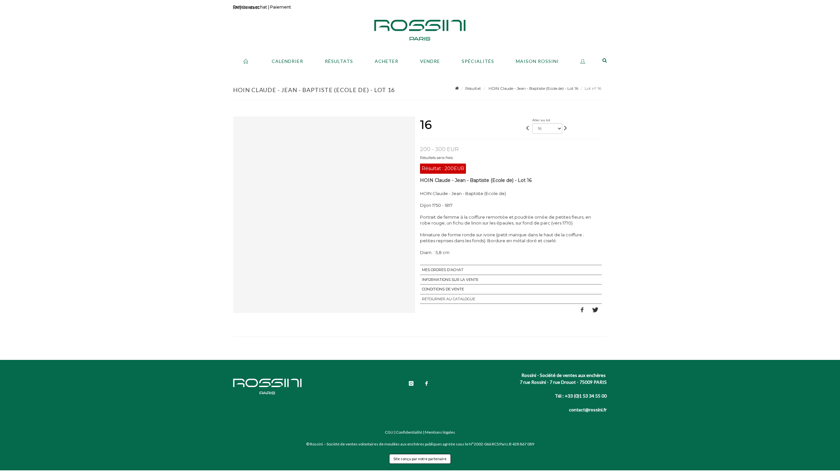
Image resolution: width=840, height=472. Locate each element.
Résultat (473, 88)
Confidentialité (409, 432)
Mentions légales (440, 432)
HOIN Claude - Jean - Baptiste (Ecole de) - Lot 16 (533, 88)
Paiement (280, 7)
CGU (389, 432)
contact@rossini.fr (588, 409)
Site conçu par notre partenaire (420, 459)
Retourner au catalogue (448, 299)
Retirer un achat (250, 7)
